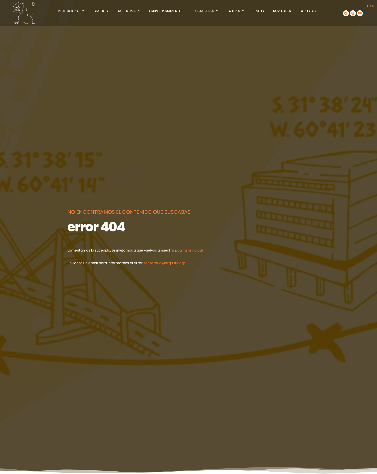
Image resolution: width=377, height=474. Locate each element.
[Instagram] (353, 13)
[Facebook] (346, 13)
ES (372, 5)
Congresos (204, 11)
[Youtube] (360, 13)
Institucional (69, 11)
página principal (189, 250)
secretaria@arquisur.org (164, 263)
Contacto (308, 11)
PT (366, 5)
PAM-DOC (100, 11)
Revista (258, 11)
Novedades (282, 11)
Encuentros (126, 11)
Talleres (233, 11)
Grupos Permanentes (165, 11)
